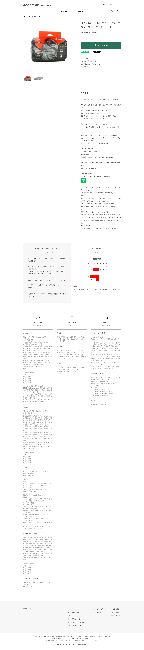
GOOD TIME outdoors (37, 5)
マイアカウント (107, 4)
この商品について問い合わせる (90, 64)
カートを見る (115, 612)
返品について (85, 58)
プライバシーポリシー (74, 625)
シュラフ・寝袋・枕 (34, 16)
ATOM (99, 612)
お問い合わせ (115, 616)
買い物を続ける (85, 67)
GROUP (80, 12)
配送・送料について (74, 612)
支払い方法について (74, 619)
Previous (25, 46)
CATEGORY (63, 12)
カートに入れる (103, 45)
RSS (94, 612)
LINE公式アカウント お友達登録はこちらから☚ (95, 176)
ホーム (25, 16)
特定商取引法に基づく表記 (89, 61)
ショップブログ (98, 609)
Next (72, 46)
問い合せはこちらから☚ (88, 168)
